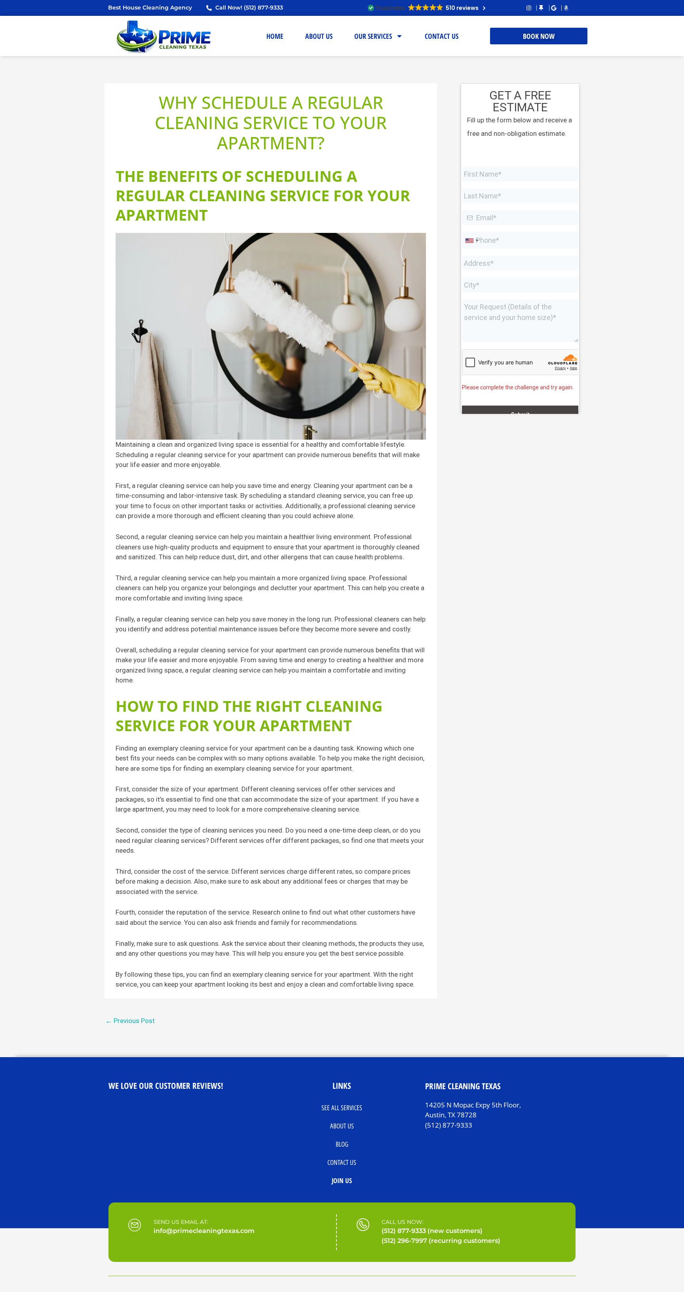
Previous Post (130, 1021)
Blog (342, 1144)
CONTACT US (441, 36)
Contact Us (341, 1162)
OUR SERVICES (373, 36)
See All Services (341, 1108)
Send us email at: (181, 1221)
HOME (274, 36)
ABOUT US (318, 36)
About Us (342, 1126)
